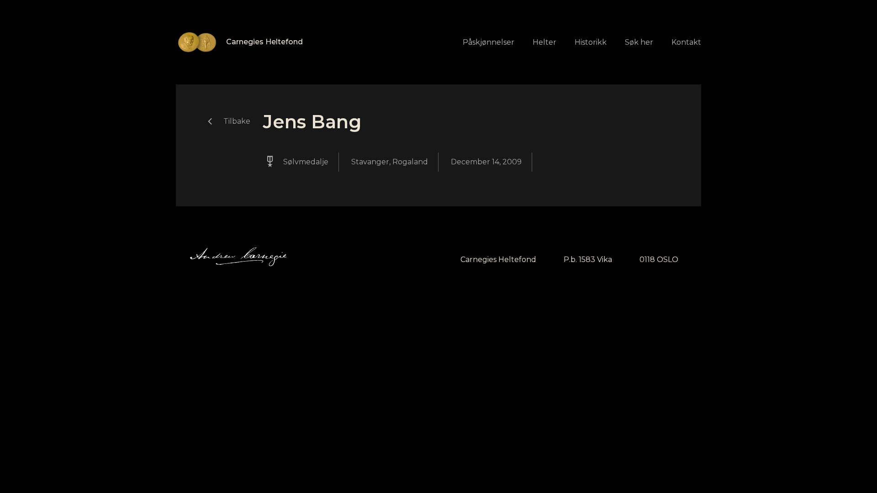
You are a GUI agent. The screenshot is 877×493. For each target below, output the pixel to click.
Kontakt (686, 42)
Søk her (639, 42)
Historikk (591, 42)
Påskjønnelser (488, 42)
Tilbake (236, 121)
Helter (544, 42)
